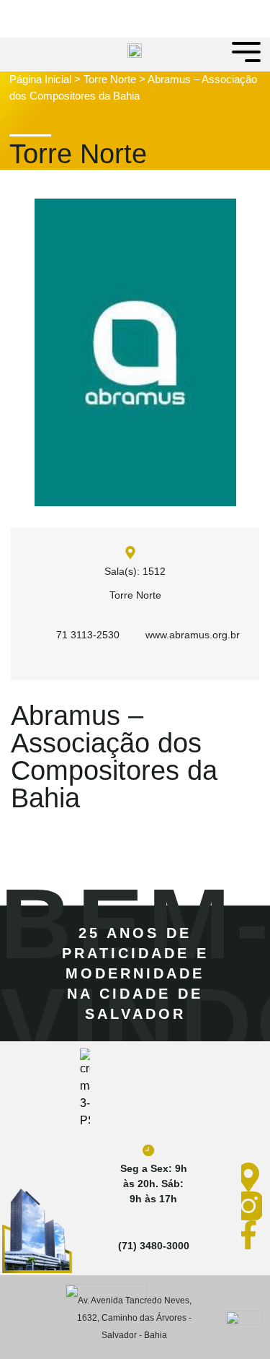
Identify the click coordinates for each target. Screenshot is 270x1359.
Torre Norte (110, 79)
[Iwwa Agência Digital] (243, 1317)
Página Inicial (40, 79)
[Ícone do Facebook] (251, 1234)
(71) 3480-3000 (153, 1245)
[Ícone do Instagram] (251, 1205)
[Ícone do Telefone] (148, 1227)
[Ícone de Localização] (252, 1177)
